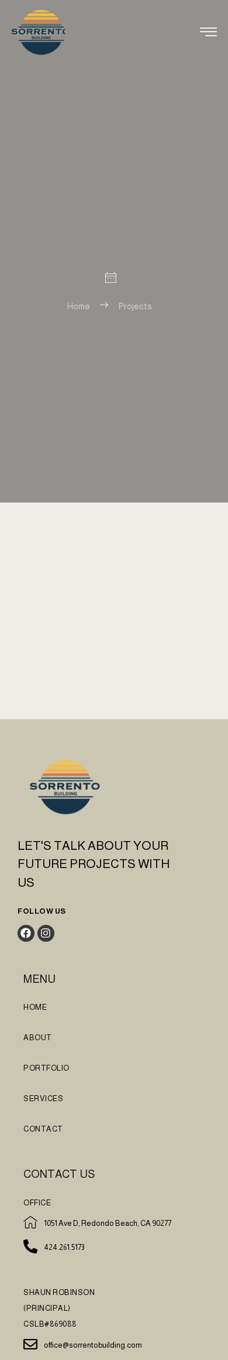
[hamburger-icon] (208, 34)
